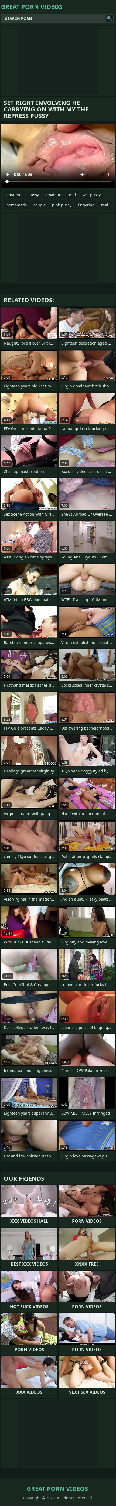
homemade (16, 204)
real (104, 204)
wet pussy (92, 194)
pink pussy (61, 204)
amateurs (54, 194)
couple (39, 204)
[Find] (109, 18)
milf (72, 194)
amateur (14, 194)
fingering (86, 204)
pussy (33, 194)
